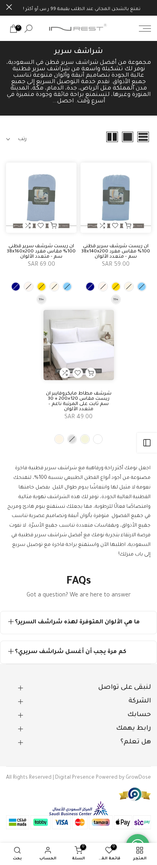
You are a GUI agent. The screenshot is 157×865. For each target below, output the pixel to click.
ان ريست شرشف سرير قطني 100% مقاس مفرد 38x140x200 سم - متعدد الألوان (115, 252)
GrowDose (138, 778)
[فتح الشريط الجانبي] (147, 443)
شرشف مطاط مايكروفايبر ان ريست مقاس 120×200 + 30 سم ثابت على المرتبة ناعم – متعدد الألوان (79, 401)
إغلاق (9, 7)
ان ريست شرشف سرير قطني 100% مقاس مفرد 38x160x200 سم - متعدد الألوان (41, 252)
